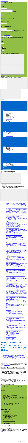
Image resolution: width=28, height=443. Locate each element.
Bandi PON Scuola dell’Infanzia (12, 333)
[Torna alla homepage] (14, 77)
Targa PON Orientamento (11, 337)
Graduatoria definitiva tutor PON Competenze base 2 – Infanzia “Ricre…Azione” (16, 282)
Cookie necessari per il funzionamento (8, 379)
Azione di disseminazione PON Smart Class (15, 317)
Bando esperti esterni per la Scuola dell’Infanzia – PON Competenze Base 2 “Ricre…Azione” (16, 291)
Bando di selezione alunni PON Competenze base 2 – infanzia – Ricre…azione (16, 246)
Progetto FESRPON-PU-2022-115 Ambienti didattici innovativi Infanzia (15, 221)
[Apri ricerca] (17, 83)
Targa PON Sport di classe (11, 335)
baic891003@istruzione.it (16, 397)
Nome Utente (15, 10)
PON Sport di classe (10, 338)
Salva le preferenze (10, 384)
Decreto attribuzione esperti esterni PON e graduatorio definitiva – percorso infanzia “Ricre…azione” (16, 257)
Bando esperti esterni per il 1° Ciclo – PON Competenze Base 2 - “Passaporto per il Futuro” (15, 288)
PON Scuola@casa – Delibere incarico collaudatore (16, 304)
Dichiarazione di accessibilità (9, 416)
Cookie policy (6, 411)
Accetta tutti (20, 367)
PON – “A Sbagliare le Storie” (12, 223)
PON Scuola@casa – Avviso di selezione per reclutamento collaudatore (15, 306)
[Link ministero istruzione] (6, 2)
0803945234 (7, 396)
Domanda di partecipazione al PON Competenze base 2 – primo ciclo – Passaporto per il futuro (15, 358)
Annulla (2, 76)
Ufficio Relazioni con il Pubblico (10, 415)
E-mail (14, 30)
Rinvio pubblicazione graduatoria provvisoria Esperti (16, 280)
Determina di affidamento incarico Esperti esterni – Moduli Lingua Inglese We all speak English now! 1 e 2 (16, 241)
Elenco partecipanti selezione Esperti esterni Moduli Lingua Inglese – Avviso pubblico (16, 264)
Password (15, 11)
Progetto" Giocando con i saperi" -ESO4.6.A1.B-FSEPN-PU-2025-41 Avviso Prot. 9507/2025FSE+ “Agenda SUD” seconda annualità (16, 212)
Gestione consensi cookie (8, 419)
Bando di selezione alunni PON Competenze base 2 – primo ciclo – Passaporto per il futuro (16, 248)
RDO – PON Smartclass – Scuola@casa (14, 313)
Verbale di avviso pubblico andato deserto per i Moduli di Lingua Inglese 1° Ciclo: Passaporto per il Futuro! (16, 270)
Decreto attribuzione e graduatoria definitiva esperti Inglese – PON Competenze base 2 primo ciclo (16, 251)
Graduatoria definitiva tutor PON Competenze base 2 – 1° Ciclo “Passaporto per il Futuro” (16, 285)
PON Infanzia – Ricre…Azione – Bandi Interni (15, 300)
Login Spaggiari (7, 35)
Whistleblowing (6, 418)
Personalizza (3, 367)
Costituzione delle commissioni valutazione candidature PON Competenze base (14, 330)
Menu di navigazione (18, 199)
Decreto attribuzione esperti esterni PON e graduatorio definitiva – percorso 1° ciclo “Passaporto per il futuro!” (14, 254)
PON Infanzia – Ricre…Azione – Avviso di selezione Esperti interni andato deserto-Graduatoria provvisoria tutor (16, 297)
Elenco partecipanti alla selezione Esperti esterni (15, 286)
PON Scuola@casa (10, 307)
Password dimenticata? (5, 13)
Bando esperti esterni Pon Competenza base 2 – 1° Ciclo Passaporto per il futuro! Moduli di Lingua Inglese (16, 266)
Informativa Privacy (7, 414)
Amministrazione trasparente (9, 421)
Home (4, 184)
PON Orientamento (10, 334)
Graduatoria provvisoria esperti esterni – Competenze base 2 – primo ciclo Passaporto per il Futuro (16, 273)
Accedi (2, 3)
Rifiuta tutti (11, 367)
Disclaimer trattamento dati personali (8, 431)
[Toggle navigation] (11, 94)
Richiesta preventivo (10, 339)
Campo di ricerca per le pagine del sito (8, 171)
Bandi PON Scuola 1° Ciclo (11, 219)
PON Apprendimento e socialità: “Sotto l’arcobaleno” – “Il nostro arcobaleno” (14, 235)
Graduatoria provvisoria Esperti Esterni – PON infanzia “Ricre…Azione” (15, 277)
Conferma (7, 76)
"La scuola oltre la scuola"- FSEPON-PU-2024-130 (16, 218)
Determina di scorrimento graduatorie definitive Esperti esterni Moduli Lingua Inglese (15, 244)
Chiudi (2, 43)
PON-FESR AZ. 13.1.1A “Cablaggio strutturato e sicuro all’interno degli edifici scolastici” (16, 233)
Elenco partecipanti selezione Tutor (13, 299)
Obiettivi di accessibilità (8, 417)
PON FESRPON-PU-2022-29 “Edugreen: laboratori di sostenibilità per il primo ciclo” (16, 227)
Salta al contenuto (4, 1)
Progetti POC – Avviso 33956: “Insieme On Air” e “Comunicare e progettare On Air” (16, 225)
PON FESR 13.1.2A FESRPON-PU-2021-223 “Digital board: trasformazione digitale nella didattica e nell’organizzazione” (16, 230)
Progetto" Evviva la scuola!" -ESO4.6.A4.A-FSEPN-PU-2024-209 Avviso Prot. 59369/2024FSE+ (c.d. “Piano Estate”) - (15, 216)
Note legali (5, 412)
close (2, 99)
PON (4, 185)
